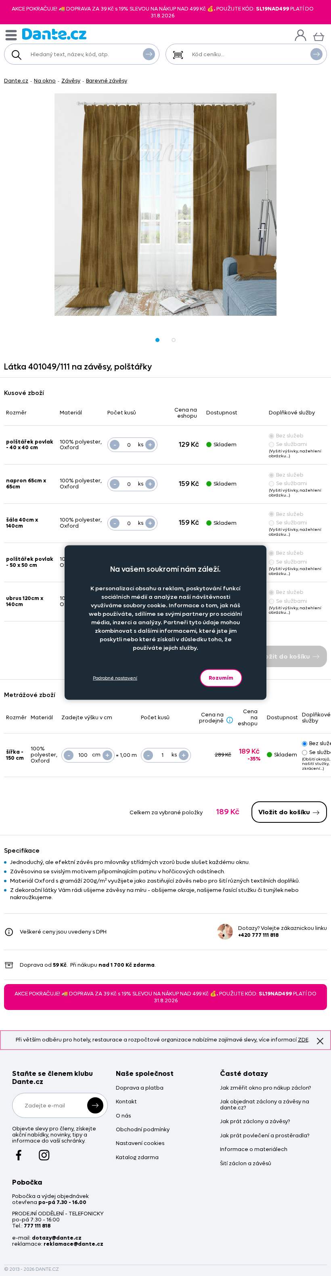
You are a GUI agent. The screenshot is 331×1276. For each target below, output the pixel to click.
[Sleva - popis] (230, 720)
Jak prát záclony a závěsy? (255, 1122)
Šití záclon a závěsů (245, 1164)
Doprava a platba (139, 1088)
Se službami (291, 444)
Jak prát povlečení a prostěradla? (264, 1136)
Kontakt (126, 1102)
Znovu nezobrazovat (320, 1041)
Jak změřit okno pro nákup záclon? (265, 1088)
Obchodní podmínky (143, 1130)
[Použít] (316, 54)
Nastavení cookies (140, 1144)
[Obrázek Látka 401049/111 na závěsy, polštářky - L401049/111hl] (165, 204)
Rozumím (221, 677)
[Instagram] (44, 1151)
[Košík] (319, 35)
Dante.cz (16, 80)
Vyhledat (149, 54)
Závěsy (70, 80)
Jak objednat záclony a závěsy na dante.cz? (264, 1105)
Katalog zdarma (137, 1158)
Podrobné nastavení (115, 678)
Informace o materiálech (253, 1150)
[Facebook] (18, 1151)
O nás (123, 1116)
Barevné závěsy (106, 80)
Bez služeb (290, 435)
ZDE (303, 1039)
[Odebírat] (95, 1105)
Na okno (45, 80)
